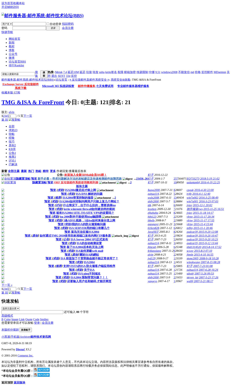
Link (22, 319)
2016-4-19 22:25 (210, 182)
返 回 (4, 119)
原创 (12, 145)
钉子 (151, 174)
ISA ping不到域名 (89, 273)
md (192, 72)
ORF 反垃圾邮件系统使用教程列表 (76, 182)
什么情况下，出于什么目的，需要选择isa (89, 205)
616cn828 (153, 228)
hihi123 (152, 216)
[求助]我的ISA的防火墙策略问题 (85, 224)
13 (175, 197)
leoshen (152, 209)
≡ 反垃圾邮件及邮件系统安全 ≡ (89, 79)
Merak (59, 72)
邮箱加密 (130, 72)
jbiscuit (152, 247)
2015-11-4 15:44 (203, 224)
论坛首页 (17, 61)
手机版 (15, 336)
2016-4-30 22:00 (204, 190)
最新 (24, 171)
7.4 (65, 72)
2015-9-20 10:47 (208, 235)
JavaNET (153, 231)
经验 (11, 137)
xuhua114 (153, 193)
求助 (13, 130)
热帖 (38, 171)
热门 (31, 171)
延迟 (82, 72)
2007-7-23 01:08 (203, 266)
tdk (149, 205)
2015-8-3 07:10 (203, 250)
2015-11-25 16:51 (213, 209)
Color (7, 319)
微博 (11, 57)
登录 (37, 322)
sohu (102, 72)
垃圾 (89, 72)
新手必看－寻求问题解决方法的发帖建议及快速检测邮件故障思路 (80, 178)
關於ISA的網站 (89, 254)
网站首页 (14, 38)
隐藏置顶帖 (23, 178)
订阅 (17, 92)
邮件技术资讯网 (41, 336)
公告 (12, 152)
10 (175, 182)
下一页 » (6, 285)
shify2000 (153, 201)
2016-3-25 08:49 (208, 197)
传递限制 (142, 72)
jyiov (189, 205)
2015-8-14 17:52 (211, 247)
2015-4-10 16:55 (203, 254)
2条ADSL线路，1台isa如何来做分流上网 (89, 220)
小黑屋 (5, 336)
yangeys (152, 281)
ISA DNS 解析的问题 (89, 193)
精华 (46, 171)
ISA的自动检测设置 (89, 243)
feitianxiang (154, 250)
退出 (54, 75)
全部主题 (14, 171)
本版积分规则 (10, 329)
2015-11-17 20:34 (204, 216)
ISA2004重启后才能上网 (80, 190)
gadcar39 (192, 231)
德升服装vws (195, 209)
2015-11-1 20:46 (203, 228)
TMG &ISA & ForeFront (32, 102)
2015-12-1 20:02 (202, 205)
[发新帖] (14, 119)
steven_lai (192, 277)
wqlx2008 (153, 197)
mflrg (190, 228)
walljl (190, 281)
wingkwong (193, 262)
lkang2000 (154, 190)
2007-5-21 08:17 (203, 281)
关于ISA (89, 269)
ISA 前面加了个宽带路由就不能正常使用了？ (89, 258)
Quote (28, 319)
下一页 (27, 115)
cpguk (190, 190)
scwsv (190, 250)
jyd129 (152, 258)
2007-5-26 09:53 (204, 273)
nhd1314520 (194, 247)
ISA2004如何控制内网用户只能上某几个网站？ (89, 201)
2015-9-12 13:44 (208, 243)
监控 (74, 75)
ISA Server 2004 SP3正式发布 (89, 239)
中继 (152, 72)
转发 (95, 72)
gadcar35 (192, 243)
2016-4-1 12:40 (201, 193)
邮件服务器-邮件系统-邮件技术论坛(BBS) (27, 79)
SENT (61, 75)
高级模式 (7, 315)
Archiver (25, 336)
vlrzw (190, 216)
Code (36, 319)
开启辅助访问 (10, 7)
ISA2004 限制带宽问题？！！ (89, 277)
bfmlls (151, 220)
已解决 (13, 164)
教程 (11, 46)
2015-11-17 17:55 (204, 220)
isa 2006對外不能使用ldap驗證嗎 (80, 216)
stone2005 (192, 258)
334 (68, 75)
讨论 (12, 160)
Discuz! (20, 349)
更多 (53, 171)
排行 (16, 65)
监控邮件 (207, 72)
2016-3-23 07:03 (208, 201)
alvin (11, 112)
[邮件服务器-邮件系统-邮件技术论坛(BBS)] (42, 15)
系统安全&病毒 (120, 79)
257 (176, 178)
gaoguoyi (153, 224)
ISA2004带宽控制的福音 (78, 197)
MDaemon (220, 72)
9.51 (157, 72)
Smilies (44, 319)
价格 (198, 72)
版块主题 (82, 186)
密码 (4, 27)
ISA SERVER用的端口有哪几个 (89, 228)
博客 (11, 50)
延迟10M (73, 72)
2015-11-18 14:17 (203, 212)
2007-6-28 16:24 (208, 269)
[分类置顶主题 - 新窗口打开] (8, 182)
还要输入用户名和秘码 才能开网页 (89, 281)
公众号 (13, 54)
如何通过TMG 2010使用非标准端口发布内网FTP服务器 (75, 235)
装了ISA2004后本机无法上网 (85, 247)
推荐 (12, 156)
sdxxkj (190, 273)
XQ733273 (193, 178)
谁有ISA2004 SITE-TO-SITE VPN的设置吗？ (85, 212)
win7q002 (192, 197)
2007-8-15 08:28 (210, 262)
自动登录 (55, 24)
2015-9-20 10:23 (208, 239)
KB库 (12, 149)
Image (14, 319)
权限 (120, 72)
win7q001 (192, 201)
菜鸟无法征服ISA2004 (85, 231)
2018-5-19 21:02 (209, 178)
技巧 (11, 141)
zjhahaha (153, 212)
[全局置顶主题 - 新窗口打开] (8, 178)
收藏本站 (19, 3)
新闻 (11, 42)
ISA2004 (89, 262)
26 (146, 178)
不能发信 (184, 72)
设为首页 (7, 3)
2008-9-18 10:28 (209, 258)
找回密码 (68, 23)
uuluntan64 (193, 182)
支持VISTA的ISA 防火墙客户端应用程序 (89, 266)
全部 (11, 126)
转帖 (11, 133)
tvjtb (189, 193)
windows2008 (169, 72)
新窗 (4, 171)
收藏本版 (7, 92)
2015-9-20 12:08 (208, 231)
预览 (34, 178)
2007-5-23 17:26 (208, 277)
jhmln (190, 254)
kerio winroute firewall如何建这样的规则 (89, 209)
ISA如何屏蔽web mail (89, 250)
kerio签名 (111, 72)
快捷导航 (7, 32)
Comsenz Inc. (25, 355)
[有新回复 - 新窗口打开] (2, 190)
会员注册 (68, 27)
